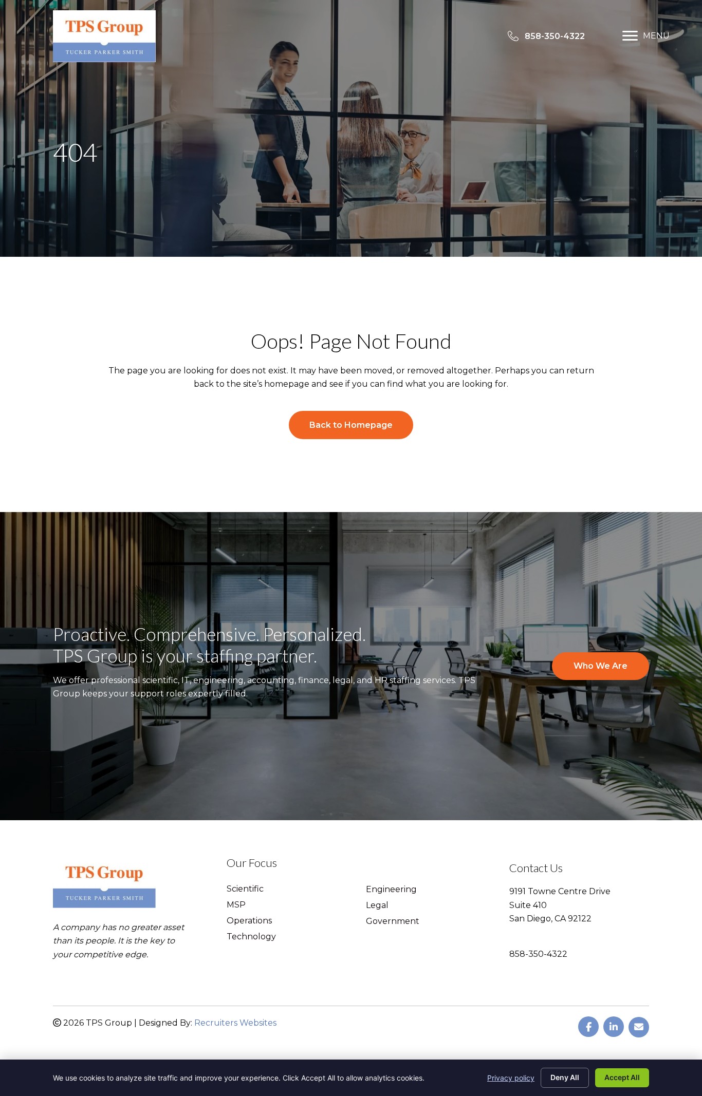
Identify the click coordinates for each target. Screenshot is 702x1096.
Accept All (622, 1077)
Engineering (391, 889)
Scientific (245, 889)
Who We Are (600, 666)
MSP (236, 905)
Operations (249, 921)
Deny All (564, 1077)
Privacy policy (510, 1077)
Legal (377, 905)
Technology (251, 937)
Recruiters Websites (235, 1023)
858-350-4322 (538, 954)
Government (392, 921)
